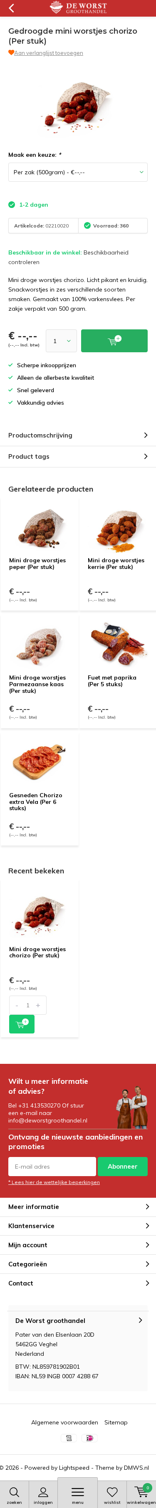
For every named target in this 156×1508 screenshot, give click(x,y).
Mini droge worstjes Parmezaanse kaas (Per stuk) (37, 684)
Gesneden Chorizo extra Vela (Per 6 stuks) (35, 801)
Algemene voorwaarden (64, 1422)
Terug (11, 8)
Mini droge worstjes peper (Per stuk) (37, 563)
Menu (78, 1502)
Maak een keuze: (34, 154)
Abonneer (123, 1166)
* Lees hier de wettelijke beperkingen (54, 1182)
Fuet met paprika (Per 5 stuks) (112, 681)
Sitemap (116, 1422)
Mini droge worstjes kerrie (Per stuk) (116, 563)
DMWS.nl (136, 1467)
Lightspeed (74, 1467)
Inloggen (43, 1502)
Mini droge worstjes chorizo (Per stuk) (37, 952)
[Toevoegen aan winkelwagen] (22, 1024)
